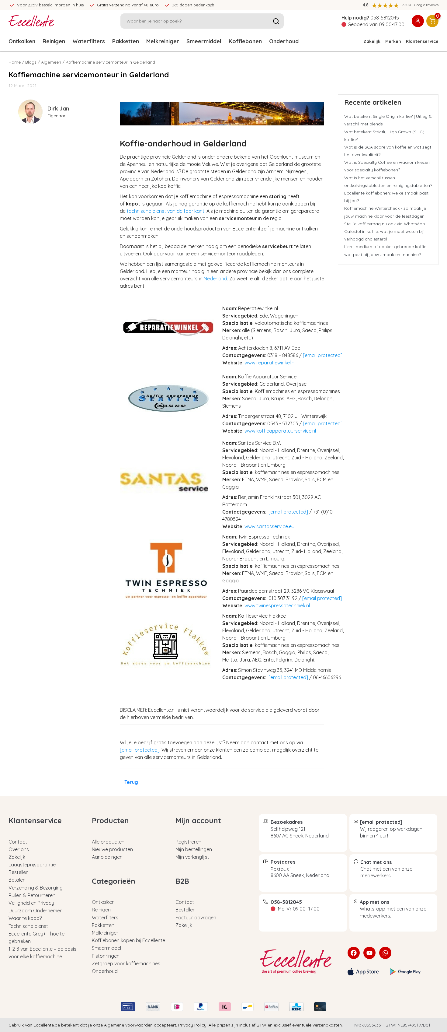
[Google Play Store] (405, 971)
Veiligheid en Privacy (31, 903)
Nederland (215, 279)
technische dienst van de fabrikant (165, 211)
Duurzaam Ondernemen (36, 910)
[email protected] (322, 355)
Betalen (17, 880)
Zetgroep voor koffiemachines (126, 963)
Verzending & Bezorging (36, 888)
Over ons (19, 849)
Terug (131, 782)
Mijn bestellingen (193, 849)
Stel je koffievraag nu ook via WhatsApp (384, 223)
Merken (393, 41)
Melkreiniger (162, 41)
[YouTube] (369, 953)
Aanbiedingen (107, 857)
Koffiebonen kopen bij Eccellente (128, 940)
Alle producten (108, 842)
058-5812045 (384, 18)
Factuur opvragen (195, 917)
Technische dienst (28, 926)
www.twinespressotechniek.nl (277, 605)
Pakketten (125, 41)
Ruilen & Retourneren (32, 895)
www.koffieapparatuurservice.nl (280, 431)
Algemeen (51, 62)
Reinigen (54, 41)
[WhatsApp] (385, 953)
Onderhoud (284, 41)
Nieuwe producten (112, 849)
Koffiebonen (245, 41)
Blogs (30, 62)
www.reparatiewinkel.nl (269, 363)
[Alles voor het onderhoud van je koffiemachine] (298, 961)
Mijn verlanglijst (192, 857)
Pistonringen (106, 956)
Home (15, 62)
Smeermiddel (203, 41)
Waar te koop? (25, 918)
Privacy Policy (192, 1025)
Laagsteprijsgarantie (32, 865)
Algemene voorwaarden (128, 1025)
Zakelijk (371, 41)
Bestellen (19, 872)
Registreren (188, 842)
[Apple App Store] (363, 971)
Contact (18, 842)
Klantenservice (422, 41)
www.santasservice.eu (269, 526)
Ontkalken (22, 41)
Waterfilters (88, 41)
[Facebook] (354, 953)
